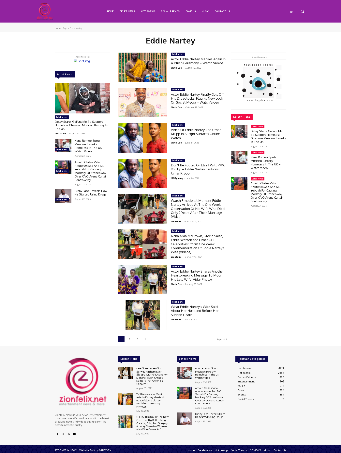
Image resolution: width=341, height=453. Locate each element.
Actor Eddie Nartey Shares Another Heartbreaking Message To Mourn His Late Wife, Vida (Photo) (197, 275)
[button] (302, 11)
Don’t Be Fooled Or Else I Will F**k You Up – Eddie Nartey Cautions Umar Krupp (198, 169)
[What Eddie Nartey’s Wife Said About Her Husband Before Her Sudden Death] (142, 315)
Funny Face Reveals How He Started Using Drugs (91, 192)
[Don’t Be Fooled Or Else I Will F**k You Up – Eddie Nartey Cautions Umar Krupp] (142, 173)
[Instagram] (291, 12)
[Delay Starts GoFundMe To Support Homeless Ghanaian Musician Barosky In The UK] (82, 98)
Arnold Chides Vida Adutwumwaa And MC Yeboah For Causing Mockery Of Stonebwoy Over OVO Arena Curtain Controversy (91, 171)
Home (58, 28)
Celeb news (61, 117)
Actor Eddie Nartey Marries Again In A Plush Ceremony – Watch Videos (198, 61)
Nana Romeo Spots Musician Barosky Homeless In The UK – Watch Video (90, 146)
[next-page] (145, 339)
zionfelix (176, 221)
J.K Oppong (177, 177)
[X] (68, 434)
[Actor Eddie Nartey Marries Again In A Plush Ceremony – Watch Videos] (142, 67)
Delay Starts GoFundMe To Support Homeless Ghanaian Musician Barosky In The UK (81, 125)
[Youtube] (74, 434)
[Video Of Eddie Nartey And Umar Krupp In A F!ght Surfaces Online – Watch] (142, 138)
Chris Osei (61, 133)
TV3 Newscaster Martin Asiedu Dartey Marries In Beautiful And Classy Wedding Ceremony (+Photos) (151, 400)
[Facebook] (284, 12)
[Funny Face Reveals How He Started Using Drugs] (63, 195)
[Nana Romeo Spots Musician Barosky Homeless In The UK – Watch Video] (63, 145)
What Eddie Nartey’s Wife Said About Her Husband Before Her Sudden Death (195, 311)
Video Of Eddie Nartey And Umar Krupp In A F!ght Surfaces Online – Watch (197, 134)
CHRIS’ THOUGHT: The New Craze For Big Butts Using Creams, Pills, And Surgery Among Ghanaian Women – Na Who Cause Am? (152, 423)
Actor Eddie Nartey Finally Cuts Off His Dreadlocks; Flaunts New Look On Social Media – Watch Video (197, 98)
